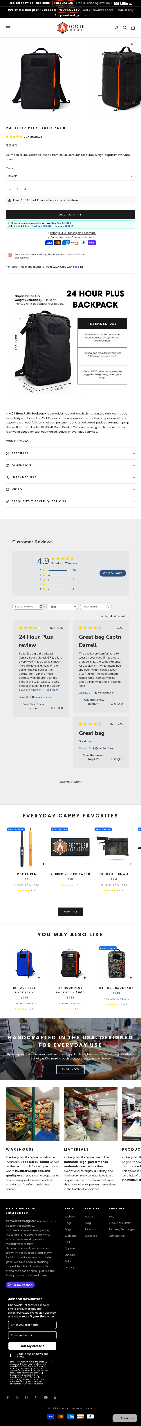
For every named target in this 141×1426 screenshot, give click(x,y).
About (89, 1216)
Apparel (70, 1248)
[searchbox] (25, 606)
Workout (70, 1236)
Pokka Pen (27, 874)
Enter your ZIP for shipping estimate (73, 233)
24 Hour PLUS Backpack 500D (70, 990)
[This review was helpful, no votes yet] (52, 708)
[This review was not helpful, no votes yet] (59, 708)
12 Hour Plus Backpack (24, 990)
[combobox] (62, 607)
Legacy (69, 1267)
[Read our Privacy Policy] (52, 1362)
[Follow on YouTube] (46, 1397)
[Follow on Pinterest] (36, 1397)
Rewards (91, 1229)
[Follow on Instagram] (27, 1397)
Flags (68, 1223)
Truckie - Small (114, 874)
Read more (51, 690)
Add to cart (70, 214)
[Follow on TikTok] (55, 1397)
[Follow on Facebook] (8, 1397)
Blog (88, 1223)
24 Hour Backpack (116, 988)
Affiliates (91, 1236)
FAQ (111, 1216)
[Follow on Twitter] (17, 1397)
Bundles (70, 1255)
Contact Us (117, 1236)
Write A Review (112, 573)
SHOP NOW (70, 1069)
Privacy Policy (28, 1383)
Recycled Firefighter (25, 1157)
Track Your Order (120, 1223)
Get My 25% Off (32, 1346)
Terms (40, 1383)
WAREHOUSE (20, 1149)
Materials (76, 1149)
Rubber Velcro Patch (70, 874)
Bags (68, 1229)
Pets (68, 1261)
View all (70, 911)
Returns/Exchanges (122, 1229)
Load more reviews (70, 782)
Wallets (70, 1216)
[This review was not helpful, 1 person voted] (119, 759)
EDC (67, 1242)
